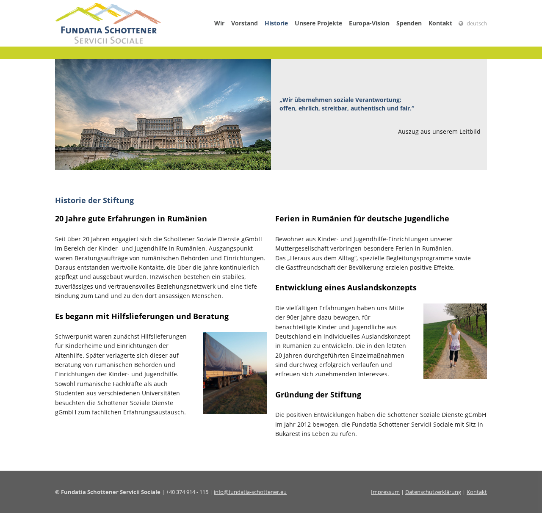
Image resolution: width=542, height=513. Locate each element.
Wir (219, 23)
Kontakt (440, 23)
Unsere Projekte (318, 23)
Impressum (385, 492)
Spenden (409, 23)
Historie (276, 23)
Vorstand (244, 23)
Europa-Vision (369, 23)
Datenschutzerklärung (433, 492)
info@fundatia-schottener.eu (250, 492)
